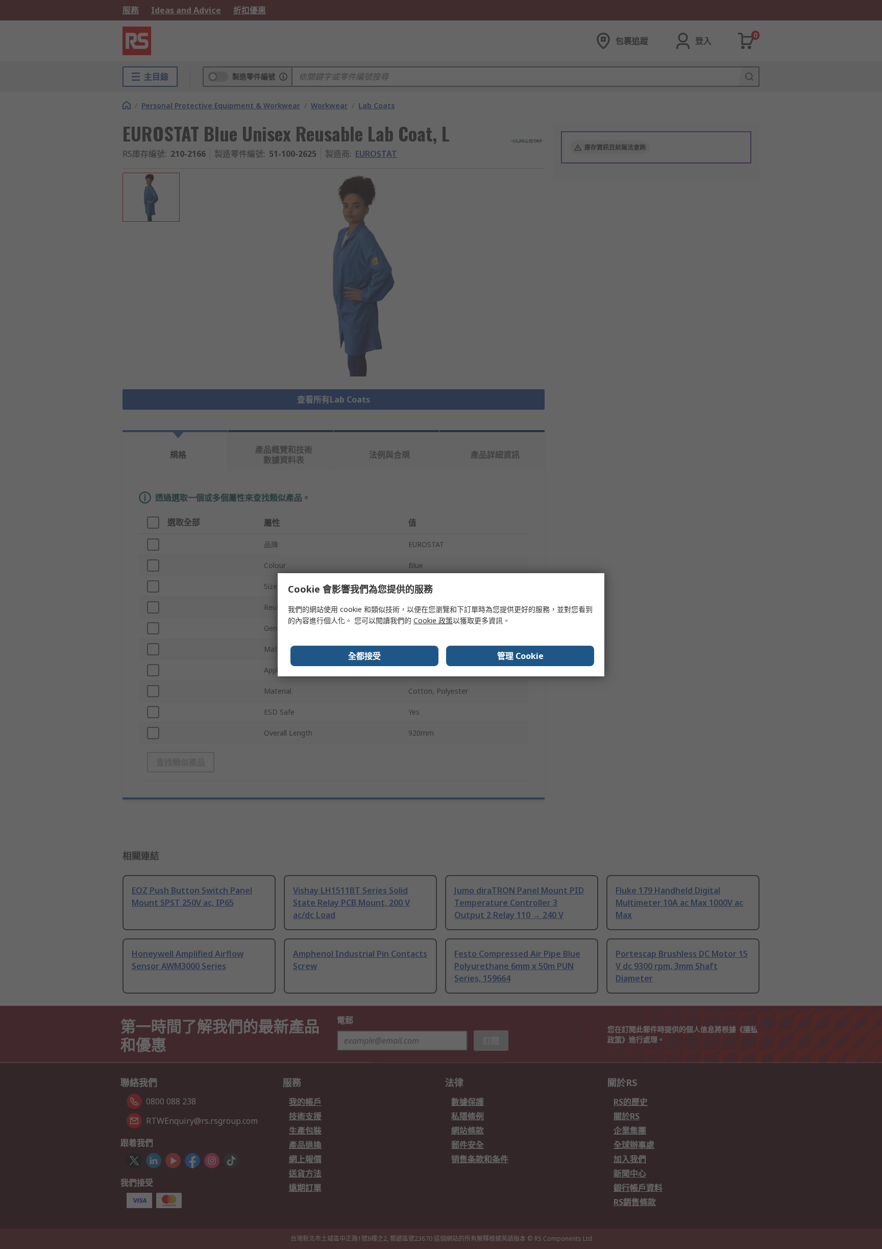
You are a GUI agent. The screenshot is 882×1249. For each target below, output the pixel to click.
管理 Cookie (520, 656)
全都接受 (364, 656)
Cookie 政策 (433, 620)
